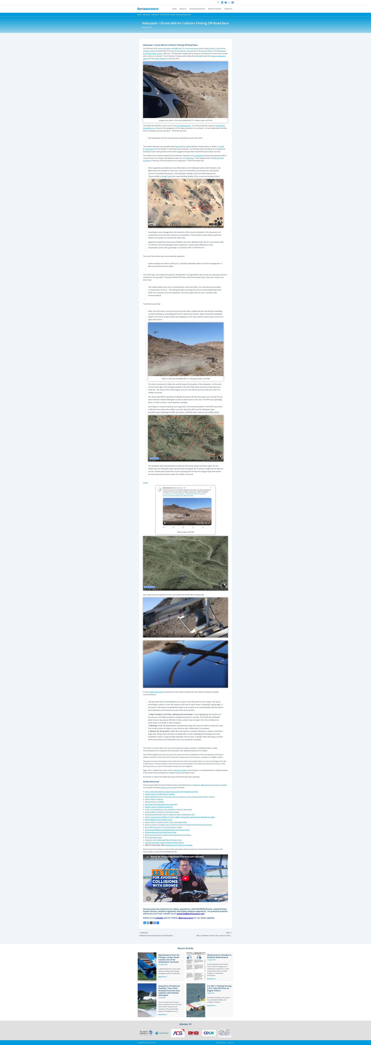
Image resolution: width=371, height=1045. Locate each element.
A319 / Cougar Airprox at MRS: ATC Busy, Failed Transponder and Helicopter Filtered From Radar (180, 817)
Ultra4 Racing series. (183, 126)
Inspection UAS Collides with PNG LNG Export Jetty (163, 840)
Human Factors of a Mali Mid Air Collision (160, 794)
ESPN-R (185, 785)
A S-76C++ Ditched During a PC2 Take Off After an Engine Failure (219, 988)
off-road (190, 51)
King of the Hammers (179, 51)
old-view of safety (180, 770)
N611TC (182, 48)
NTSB (199, 56)
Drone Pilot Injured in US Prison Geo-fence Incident (163, 827)
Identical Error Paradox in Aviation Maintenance (219, 956)
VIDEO (145, 483)
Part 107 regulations (186, 158)
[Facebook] (232, 2)
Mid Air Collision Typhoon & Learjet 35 (159, 807)
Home (174, 9)
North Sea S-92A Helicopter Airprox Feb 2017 (161, 804)
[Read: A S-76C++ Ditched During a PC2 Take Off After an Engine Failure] (195, 1000)
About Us (183, 9)
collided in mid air (149, 51)
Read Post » (162, 977)
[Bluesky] (226, 2)
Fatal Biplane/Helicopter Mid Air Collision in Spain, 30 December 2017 (170, 814)
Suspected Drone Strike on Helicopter (178, 845)
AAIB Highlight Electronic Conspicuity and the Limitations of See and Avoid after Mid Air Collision (180, 797)
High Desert (221, 51)
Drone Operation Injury (153, 837)
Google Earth (166, 176)
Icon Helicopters (193, 48)
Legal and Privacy (221, 1042)
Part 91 (177, 146)
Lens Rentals (198, 155)
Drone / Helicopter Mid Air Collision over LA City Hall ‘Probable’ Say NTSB (171, 792)
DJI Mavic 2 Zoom (214, 48)
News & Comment (214, 9)
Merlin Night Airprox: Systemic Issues (158, 820)
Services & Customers (197, 9)
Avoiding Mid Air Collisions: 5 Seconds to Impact (162, 812)
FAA (187, 146)
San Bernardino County (153, 53)
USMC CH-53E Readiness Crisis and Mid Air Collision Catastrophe (168, 809)
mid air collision (160, 58)
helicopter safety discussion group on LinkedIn (210, 785)
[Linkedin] (222, 2)
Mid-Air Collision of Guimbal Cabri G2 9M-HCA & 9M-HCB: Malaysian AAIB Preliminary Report (178, 825)
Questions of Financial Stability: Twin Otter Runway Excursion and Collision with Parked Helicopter (169, 990)
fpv (204, 731)
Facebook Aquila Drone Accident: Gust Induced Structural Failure (168, 835)
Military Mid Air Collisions (154, 799)
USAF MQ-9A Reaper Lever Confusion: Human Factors (164, 843)
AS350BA (175, 48)
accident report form (156, 692)
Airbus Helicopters (164, 48)
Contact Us (228, 9)
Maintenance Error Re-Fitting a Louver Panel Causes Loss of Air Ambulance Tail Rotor (169, 958)
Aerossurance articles (168, 787)
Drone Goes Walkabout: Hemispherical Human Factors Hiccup (167, 830)
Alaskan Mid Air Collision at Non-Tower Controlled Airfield (166, 822)
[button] (218, 2)
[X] (229, 2)
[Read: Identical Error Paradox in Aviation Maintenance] (195, 967)
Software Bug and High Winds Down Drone (160, 832)
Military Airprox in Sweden (154, 802)
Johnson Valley (206, 51)
